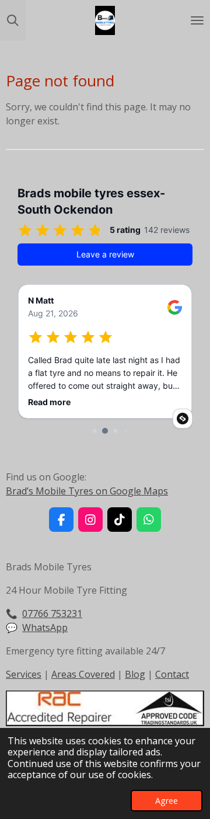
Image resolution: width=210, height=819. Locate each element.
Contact (172, 674)
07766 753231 (52, 613)
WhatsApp (45, 627)
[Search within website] (13, 20)
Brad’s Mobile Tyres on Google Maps (87, 491)
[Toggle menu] (197, 20)
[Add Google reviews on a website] (182, 418)
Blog (135, 674)
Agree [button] (166, 800)
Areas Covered (83, 674)
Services (23, 674)
